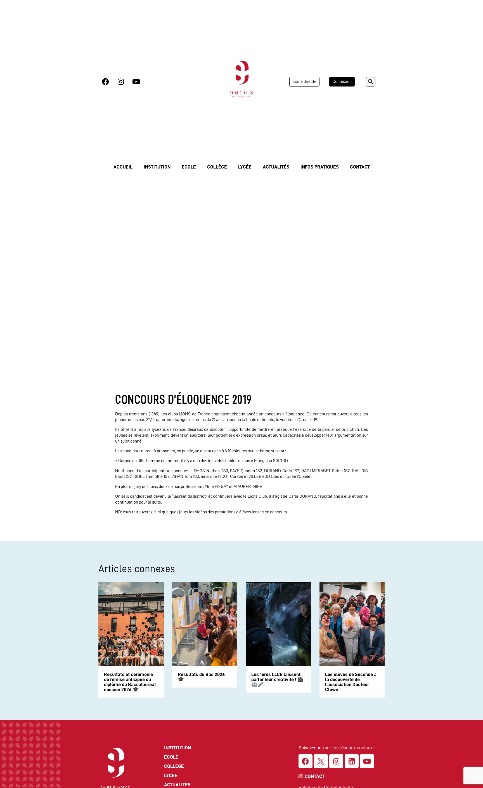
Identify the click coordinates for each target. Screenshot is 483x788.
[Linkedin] (352, 761)
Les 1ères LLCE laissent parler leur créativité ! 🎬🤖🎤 (277, 679)
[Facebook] (105, 82)
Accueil (122, 166)
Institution (157, 166)
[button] (370, 81)
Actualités (276, 166)
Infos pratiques (319, 166)
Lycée (245, 166)
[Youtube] (136, 82)
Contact (360, 166)
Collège (217, 166)
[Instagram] (121, 82)
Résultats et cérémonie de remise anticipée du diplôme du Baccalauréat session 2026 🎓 (130, 682)
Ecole (189, 166)
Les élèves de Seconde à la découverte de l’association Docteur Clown (351, 682)
